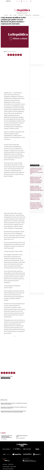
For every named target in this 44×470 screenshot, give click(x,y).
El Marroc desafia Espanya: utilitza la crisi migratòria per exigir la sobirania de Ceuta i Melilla (14, 404)
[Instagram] (19, 1)
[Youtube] (23, 446)
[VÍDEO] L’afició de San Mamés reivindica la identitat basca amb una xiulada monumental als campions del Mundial (36, 180)
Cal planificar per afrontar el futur (21, 436)
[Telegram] (22, 1)
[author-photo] (2, 439)
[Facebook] (17, 1)
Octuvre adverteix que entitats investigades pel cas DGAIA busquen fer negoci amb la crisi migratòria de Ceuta (36, 196)
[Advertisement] (15, 74)
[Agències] (2, 51)
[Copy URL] (18, 55)
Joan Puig (4, 438)
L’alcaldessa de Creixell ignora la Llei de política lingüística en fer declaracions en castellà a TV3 (14, 408)
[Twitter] (24, 1)
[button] (31, 1)
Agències (5, 51)
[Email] (21, 55)
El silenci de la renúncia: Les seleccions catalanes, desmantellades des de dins (6, 436)
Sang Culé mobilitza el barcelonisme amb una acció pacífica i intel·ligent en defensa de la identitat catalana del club (36, 205)
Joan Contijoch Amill (21, 438)
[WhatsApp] (26, 1)
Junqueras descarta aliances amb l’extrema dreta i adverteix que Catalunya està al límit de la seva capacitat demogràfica (13, 411)
